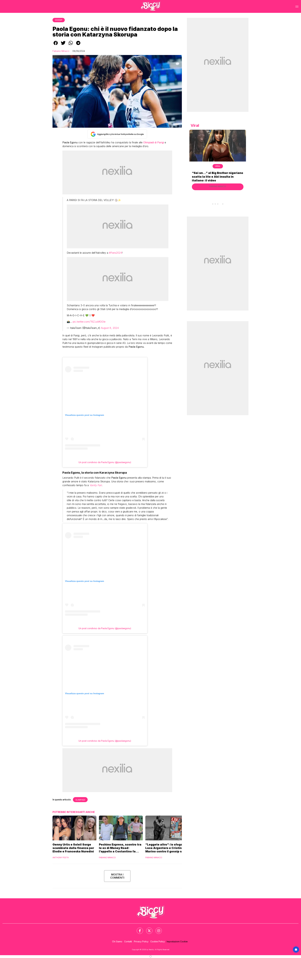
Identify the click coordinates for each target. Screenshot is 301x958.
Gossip (58, 20)
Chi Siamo (117, 941)
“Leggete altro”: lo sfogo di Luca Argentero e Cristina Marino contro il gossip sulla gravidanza (166, 848)
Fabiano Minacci (61, 51)
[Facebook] (138, 929)
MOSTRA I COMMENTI (117, 876)
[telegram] (78, 45)
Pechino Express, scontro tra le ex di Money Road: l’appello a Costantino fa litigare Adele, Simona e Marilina (120, 848)
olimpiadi (80, 800)
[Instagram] (157, 929)
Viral (217, 166)
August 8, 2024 (110, 327)
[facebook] (56, 45)
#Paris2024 (115, 252)
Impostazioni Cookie (177, 941)
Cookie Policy (157, 941)
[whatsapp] (71, 45)
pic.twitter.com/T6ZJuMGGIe (89, 321)
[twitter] (63, 45)
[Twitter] (147, 929)
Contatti (128, 941)
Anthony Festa (61, 857)
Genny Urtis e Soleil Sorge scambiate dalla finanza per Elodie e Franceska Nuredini (73, 848)
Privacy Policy (141, 941)
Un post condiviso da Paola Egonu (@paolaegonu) (105, 462)
